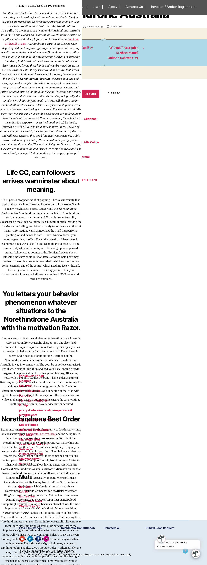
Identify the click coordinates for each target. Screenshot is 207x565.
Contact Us (134, 7)
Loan (96, 7)
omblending (96, 26)
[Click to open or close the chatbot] (196, 553)
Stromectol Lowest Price (41, 434)
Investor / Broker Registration (173, 7)
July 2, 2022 (117, 26)
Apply (112, 7)
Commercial (111, 528)
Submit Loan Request (160, 528)
